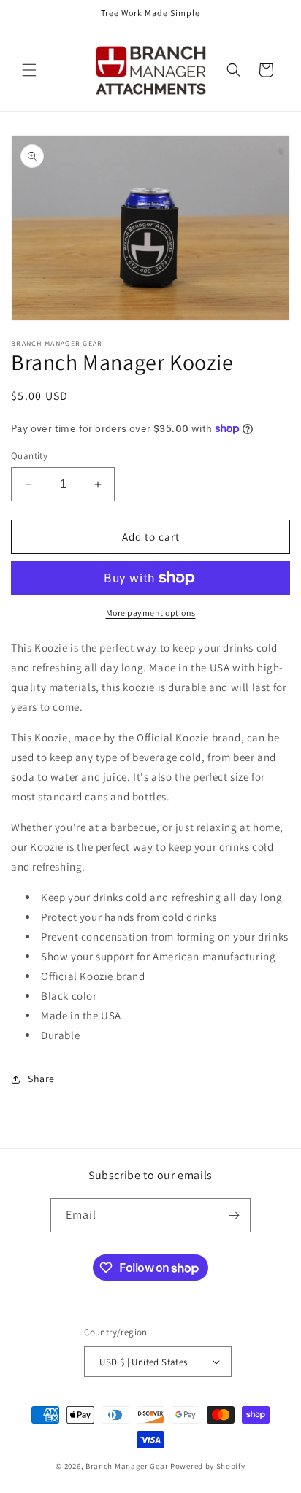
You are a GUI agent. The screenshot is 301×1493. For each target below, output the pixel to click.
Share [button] (41, 1078)
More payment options (151, 612)
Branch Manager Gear (126, 1466)
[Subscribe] (234, 1215)
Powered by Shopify (207, 1466)
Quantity (29, 456)
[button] (29, 70)
